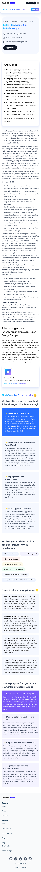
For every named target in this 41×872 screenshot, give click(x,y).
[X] (25, 858)
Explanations (6, 828)
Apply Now (35, 9)
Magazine (5, 838)
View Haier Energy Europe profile (15, 383)
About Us (5, 816)
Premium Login (7, 851)
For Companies (7, 833)
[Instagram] (15, 858)
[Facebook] (11, 858)
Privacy (24, 868)
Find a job (30, 3)
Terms (16, 868)
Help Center (6, 846)
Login (4, 806)
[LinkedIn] (30, 858)
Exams (4, 824)
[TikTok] (20, 858)
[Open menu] (38, 3)
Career (4, 811)
